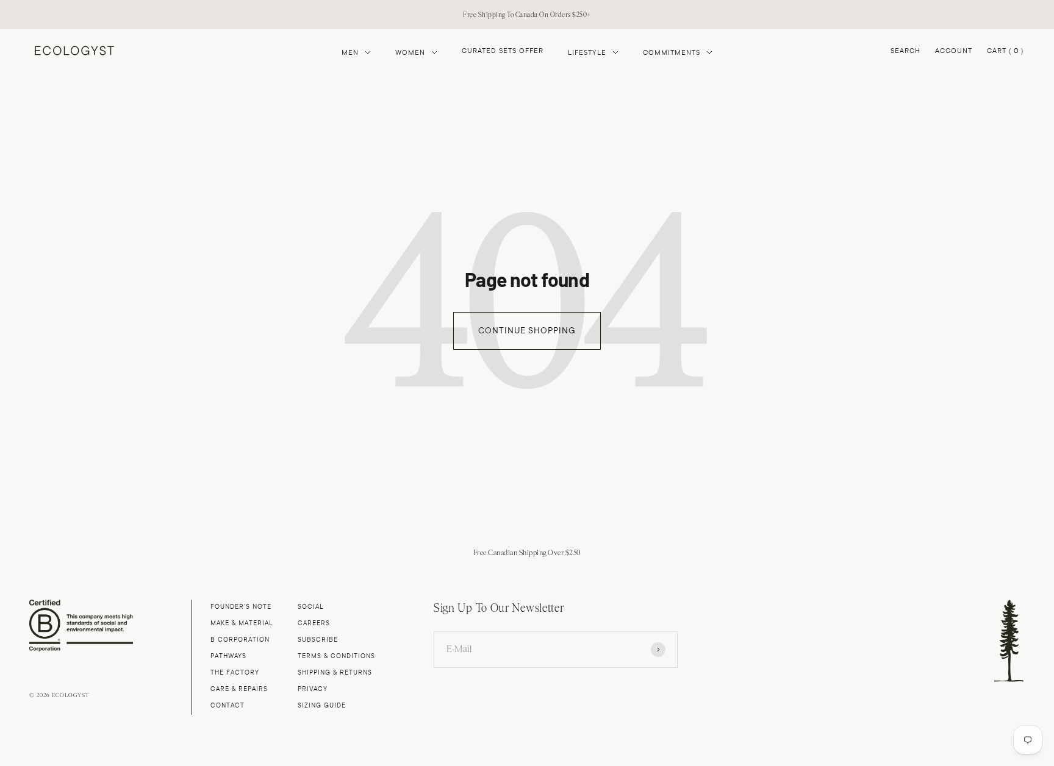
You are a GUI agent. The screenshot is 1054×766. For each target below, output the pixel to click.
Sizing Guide (322, 705)
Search (905, 50)
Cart (1005, 51)
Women (410, 52)
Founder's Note (240, 607)
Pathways (228, 656)
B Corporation (240, 640)
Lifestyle (587, 52)
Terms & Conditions (336, 656)
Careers (314, 623)
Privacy (313, 689)
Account (953, 50)
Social (311, 607)
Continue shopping (527, 330)
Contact (227, 705)
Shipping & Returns (335, 672)
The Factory (234, 672)
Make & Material (241, 623)
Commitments (671, 52)
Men (350, 52)
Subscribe (318, 640)
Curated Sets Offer (502, 50)
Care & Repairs (239, 689)
